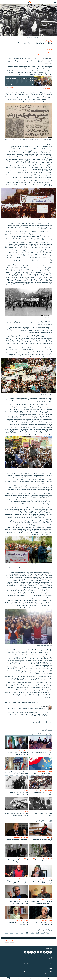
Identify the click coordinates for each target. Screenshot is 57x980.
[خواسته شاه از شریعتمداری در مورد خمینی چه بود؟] (16, 829)
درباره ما (50, 971)
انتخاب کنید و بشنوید (47, 974)
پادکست (26, 963)
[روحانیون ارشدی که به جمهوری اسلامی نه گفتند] (40, 742)
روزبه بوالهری (49, 49)
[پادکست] (19, 978)
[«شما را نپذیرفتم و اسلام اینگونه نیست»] (40, 850)
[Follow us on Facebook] (44, 952)
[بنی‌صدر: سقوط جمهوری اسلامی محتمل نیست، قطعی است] (16, 891)
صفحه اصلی (49, 961)
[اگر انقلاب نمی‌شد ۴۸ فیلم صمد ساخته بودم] (40, 829)
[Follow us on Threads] (25, 952)
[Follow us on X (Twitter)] (38, 952)
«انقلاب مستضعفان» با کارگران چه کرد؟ (22, 78)
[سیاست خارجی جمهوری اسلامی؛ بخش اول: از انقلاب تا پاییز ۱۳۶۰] (16, 763)
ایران (51, 963)
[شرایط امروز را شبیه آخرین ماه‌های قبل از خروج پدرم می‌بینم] (16, 742)
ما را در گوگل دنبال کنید (33, 978)
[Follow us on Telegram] (41, 952)
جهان (27, 961)
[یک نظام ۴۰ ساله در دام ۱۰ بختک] (40, 763)
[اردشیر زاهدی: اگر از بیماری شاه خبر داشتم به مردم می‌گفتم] (16, 850)
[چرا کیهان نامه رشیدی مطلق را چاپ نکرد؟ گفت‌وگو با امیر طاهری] (40, 891)
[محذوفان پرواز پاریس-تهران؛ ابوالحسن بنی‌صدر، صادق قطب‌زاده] (16, 803)
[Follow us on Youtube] (34, 952)
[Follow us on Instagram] (28, 952)
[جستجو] (48, 978)
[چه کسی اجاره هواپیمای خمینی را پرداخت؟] (40, 803)
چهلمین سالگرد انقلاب (46, 41)
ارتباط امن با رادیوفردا (23, 971)
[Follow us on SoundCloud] (31, 952)
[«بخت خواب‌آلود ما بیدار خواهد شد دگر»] (40, 782)
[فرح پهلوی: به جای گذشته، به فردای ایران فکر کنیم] (16, 912)
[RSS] (47, 952)
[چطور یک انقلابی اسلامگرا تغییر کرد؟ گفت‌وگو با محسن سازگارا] (16, 871)
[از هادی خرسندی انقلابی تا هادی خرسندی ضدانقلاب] (40, 871)
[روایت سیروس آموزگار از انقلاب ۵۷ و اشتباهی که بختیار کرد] (40, 912)
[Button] (50, 52)
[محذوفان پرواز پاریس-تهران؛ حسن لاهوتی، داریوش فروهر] (16, 782)
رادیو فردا (30, 80)
